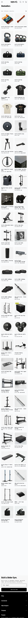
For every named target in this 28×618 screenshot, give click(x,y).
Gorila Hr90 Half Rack (6, 315)
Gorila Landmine (18, 151)
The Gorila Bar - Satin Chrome (20, 409)
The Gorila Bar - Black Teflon (20, 297)
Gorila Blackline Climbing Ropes (19, 520)
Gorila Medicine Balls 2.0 (6, 335)
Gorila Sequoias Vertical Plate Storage (7, 409)
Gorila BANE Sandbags (6, 279)
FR (23, 2)
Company (3, 610)
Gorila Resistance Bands (7, 26)
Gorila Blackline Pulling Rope (5, 520)
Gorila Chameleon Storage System (5, 390)
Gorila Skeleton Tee (20, 97)
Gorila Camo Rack (19, 225)
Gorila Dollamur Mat (6, 371)
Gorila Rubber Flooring (7, 260)
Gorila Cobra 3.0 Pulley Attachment (21, 188)
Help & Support (4, 605)
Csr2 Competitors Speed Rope (7, 170)
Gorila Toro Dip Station (7, 151)
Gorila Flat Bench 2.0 (20, 464)
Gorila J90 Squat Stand (7, 501)
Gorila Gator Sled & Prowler (6, 353)
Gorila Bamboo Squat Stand (6, 484)
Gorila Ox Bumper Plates (7, 133)
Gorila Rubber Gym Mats (20, 169)
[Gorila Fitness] (14, 2)
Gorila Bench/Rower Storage (19, 390)
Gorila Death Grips (19, 133)
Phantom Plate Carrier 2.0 (6, 188)
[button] (20, 2)
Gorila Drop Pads (19, 446)
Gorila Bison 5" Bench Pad (6, 465)
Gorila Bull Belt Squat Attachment (20, 372)
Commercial (4, 601)
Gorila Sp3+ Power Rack (7, 427)
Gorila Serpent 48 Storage (19, 428)
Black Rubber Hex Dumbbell (5, 98)
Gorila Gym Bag (5, 79)
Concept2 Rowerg (18, 352)
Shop (2, 596)
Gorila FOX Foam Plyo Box (20, 316)
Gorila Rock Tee (18, 116)
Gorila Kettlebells (6, 44)
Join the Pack (14, 589)
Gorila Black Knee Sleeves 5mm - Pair (19, 207)
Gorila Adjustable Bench (7, 225)
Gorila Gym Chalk (19, 242)
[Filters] (26, 11)
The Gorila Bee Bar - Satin (20, 484)
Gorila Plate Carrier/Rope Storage (20, 261)
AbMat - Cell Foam (19, 501)
